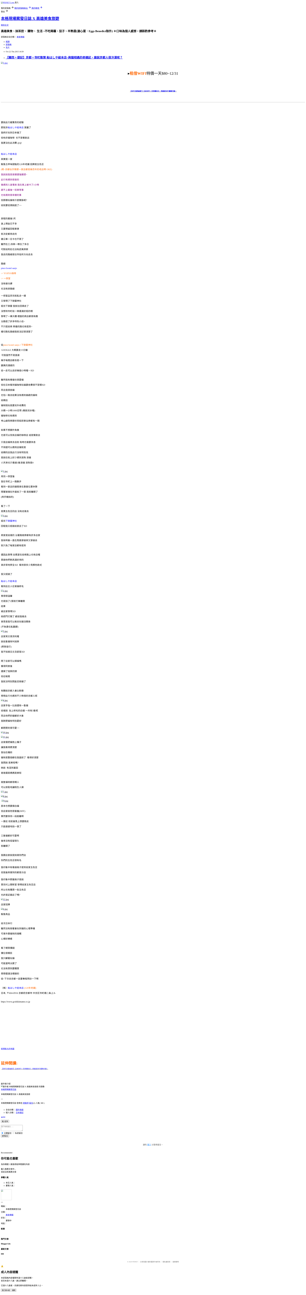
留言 (31, 1103)
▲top (3, 1117)
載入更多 (5, 1121)
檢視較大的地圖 (7, 1049)
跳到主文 (5, 25)
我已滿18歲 (6, 1290)
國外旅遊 (19, 1110)
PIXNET (135, 1262)
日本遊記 (19, 1113)
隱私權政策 (166, 1262)
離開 (13, 1290)
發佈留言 (5, 1136)
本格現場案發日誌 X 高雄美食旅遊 (30, 18)
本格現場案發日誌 (8, 1089)
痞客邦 (26, 1103)
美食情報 (20, 37)
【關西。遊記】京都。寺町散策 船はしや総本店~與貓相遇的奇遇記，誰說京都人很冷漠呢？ (64, 57)
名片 (8, 47)
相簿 (8, 42)
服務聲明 (176, 1262)
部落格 (8, 45)
